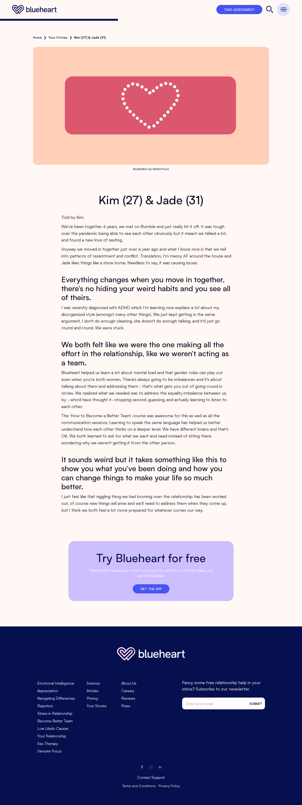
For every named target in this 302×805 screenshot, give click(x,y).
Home (37, 37)
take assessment (239, 9)
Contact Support (151, 777)
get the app (151, 588)
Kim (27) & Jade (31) (90, 37)
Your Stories (57, 37)
